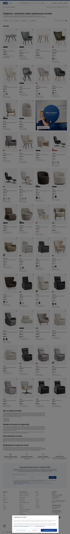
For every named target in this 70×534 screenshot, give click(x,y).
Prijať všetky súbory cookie (49, 530)
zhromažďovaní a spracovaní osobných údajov (21, 526)
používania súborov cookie (40, 526)
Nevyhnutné (34, 530)
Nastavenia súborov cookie (21, 530)
